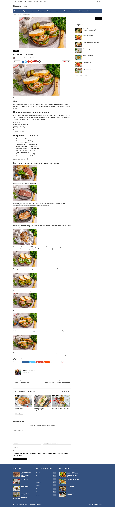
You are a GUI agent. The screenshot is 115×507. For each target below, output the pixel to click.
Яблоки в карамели (88, 35)
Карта (44, 1)
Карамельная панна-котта (22, 382)
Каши (65, 11)
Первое (25, 11)
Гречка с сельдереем (88, 55)
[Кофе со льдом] (78, 50)
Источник (68, 356)
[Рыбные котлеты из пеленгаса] (78, 44)
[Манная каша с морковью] (62, 494)
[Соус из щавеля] (78, 70)
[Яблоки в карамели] (78, 37)
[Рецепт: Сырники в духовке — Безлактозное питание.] (16, 474)
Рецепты (16, 11)
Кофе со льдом (87, 49)
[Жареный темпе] (16, 488)
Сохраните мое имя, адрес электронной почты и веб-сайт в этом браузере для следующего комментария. (41, 454)
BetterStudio (99, 504)
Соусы (89, 11)
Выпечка (41, 11)
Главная (30, 1)
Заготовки (38, 482)
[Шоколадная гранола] (62, 488)
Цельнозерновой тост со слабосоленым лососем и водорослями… (21, 495)
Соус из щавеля (87, 69)
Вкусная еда (20, 6)
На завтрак (19, 359)
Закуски (58, 11)
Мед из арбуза (25, 479)
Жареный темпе (25, 486)
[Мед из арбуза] (16, 481)
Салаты (81, 11)
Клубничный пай (87, 62)
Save (36, 61)
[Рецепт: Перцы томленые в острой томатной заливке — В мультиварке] (62, 474)
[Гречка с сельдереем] (78, 57)
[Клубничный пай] (78, 64)
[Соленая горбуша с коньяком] (61, 401)
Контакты (35, 1)
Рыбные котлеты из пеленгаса (91, 42)
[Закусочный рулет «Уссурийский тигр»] (42, 401)
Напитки (72, 11)
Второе (33, 11)
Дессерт (49, 11)
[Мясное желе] (23, 401)
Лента (40, 1)
